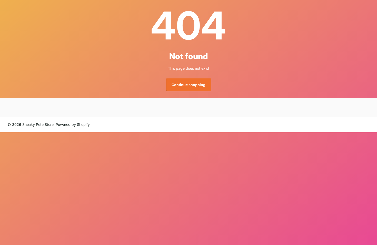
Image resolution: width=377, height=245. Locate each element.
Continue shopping (188, 85)
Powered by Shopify (73, 124)
